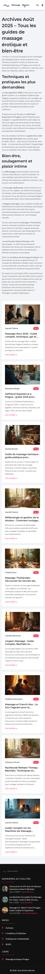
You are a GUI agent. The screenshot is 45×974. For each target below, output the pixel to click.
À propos (10, 928)
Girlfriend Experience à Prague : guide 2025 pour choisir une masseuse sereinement (19, 395)
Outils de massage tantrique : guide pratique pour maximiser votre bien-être (22, 456)
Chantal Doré (10, 572)
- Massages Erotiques (28, 913)
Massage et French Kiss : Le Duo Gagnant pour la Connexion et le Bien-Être (21, 706)
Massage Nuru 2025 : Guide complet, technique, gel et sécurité (21, 335)
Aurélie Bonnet (11, 449)
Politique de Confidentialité (17, 939)
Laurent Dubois (11, 328)
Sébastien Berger (12, 388)
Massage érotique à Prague (17, 959)
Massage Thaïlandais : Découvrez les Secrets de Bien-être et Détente (20, 579)
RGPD (8, 944)
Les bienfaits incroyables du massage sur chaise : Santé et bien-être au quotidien (25, 898)
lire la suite (10, 354)
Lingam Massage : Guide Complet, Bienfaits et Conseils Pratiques (19, 643)
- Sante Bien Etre (27, 892)
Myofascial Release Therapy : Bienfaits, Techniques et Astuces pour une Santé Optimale (22, 769)
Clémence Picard (12, 762)
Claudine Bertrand (13, 635)
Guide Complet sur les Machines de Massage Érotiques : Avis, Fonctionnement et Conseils (21, 830)
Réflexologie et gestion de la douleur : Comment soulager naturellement (22, 519)
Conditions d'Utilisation (16, 933)
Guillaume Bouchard (13, 699)
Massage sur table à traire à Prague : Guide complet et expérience (25, 909)
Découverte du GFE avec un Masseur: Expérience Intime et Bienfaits (25, 887)
